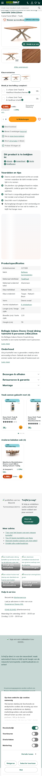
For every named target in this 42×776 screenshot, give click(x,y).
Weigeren (10, 763)
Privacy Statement (11, 691)
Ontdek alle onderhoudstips (16, 543)
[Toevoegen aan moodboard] (39, 119)
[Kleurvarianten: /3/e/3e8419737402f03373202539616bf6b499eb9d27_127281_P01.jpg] (6, 77)
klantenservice (20, 597)
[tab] (18, 433)
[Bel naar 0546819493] (28, 3)
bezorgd (23, 131)
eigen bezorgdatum (17, 136)
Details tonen (27, 754)
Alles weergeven (21, 67)
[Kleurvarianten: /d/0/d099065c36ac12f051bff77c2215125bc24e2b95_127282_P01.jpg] (25, 77)
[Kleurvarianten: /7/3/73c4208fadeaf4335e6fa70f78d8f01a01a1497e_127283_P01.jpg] (15, 77)
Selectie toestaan (28, 763)
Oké (21, 770)
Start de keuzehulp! (28, 520)
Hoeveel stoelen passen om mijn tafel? (21, 540)
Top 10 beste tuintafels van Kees (19, 538)
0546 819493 (10, 609)
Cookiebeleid (24, 691)
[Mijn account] (32, 3)
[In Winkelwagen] (21, 427)
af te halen (13, 141)
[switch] (35, 734)
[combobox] (18, 7)
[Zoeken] (39, 7)
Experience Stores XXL (14, 604)
